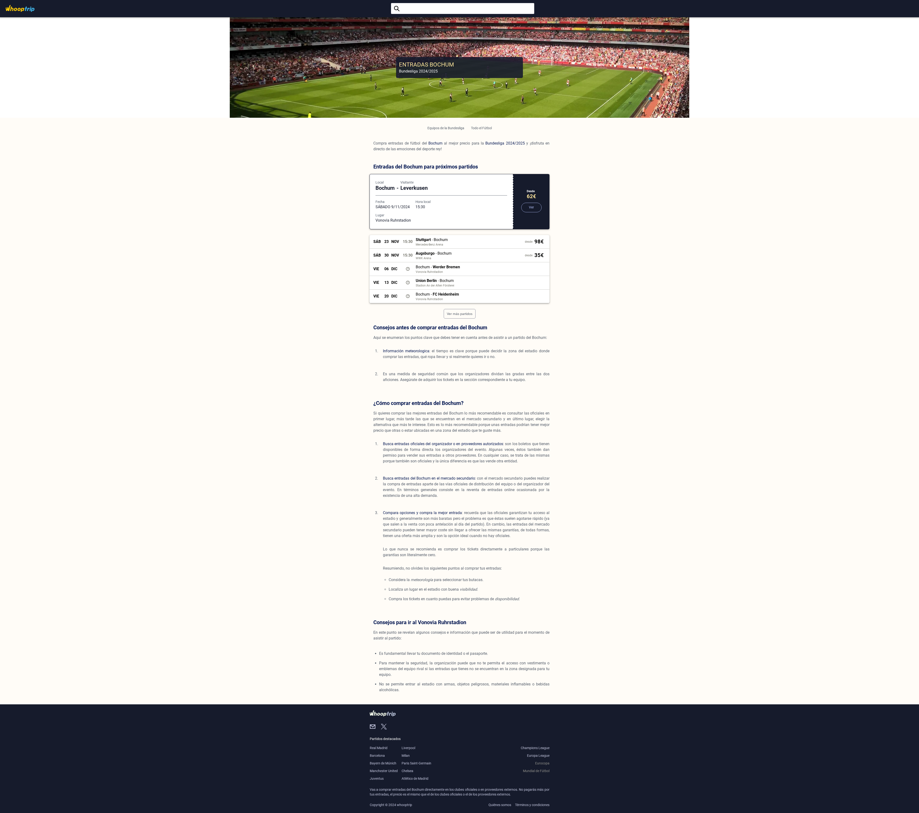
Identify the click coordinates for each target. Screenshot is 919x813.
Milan (406, 755)
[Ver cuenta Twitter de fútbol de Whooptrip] (386, 727)
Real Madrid (378, 748)
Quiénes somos (499, 805)
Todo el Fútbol (481, 128)
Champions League (535, 748)
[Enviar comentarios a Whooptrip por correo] (375, 727)
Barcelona (377, 755)
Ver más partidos (459, 314)
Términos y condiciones (532, 805)
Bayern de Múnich (383, 763)
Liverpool (408, 748)
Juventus (377, 778)
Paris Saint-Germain (416, 763)
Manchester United (384, 771)
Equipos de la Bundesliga (445, 128)
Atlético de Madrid (415, 778)
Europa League (538, 755)
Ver (531, 207)
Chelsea (407, 771)
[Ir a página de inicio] (20, 8)
